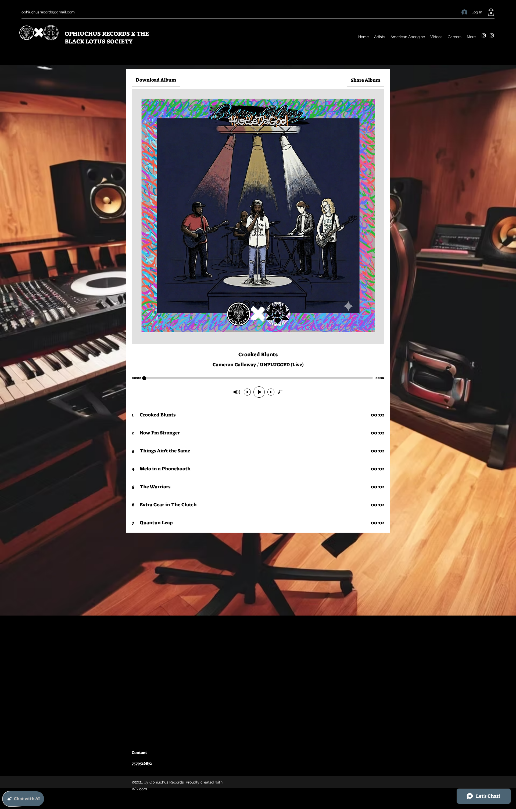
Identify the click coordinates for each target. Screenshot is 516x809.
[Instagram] (483, 35)
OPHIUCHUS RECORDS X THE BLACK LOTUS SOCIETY (107, 37)
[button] (491, 12)
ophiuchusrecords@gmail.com (48, 12)
